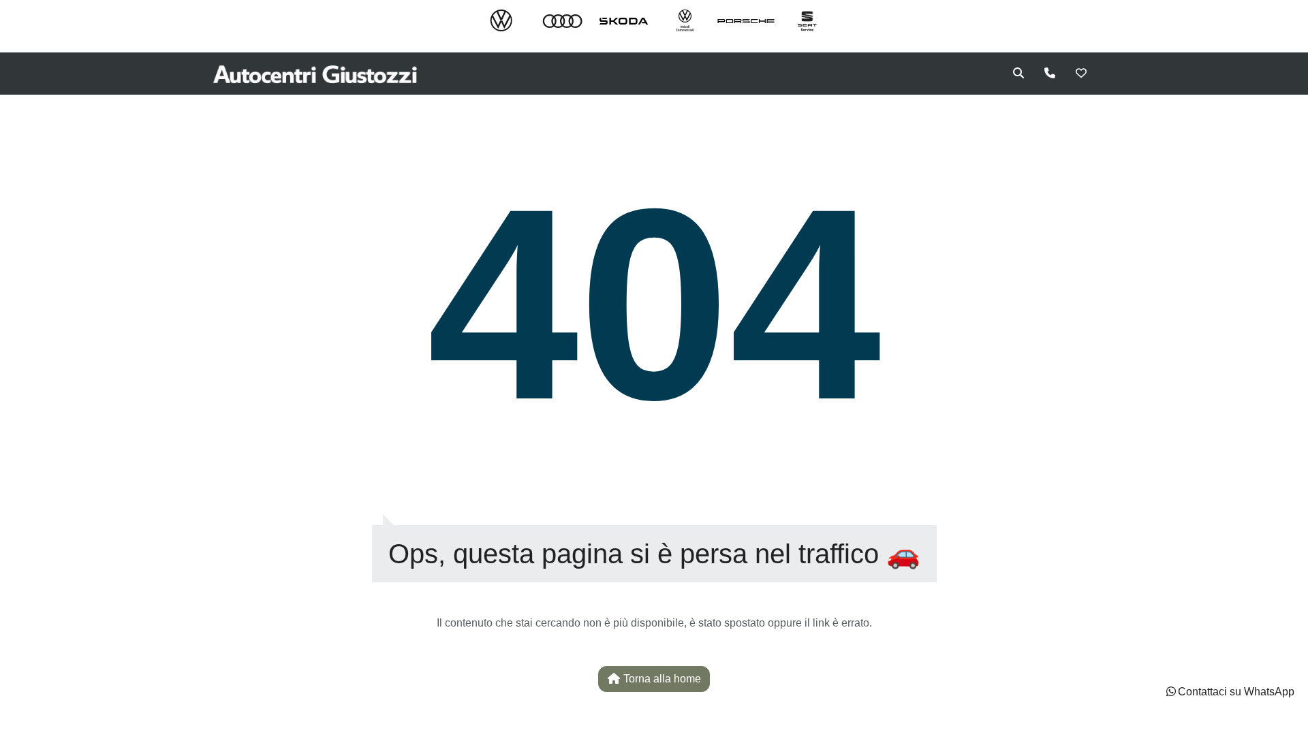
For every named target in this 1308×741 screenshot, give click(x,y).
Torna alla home (661, 678)
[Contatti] (1050, 73)
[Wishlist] (1081, 73)
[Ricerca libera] (1018, 73)
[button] (1229, 692)
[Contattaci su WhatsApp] (1171, 691)
